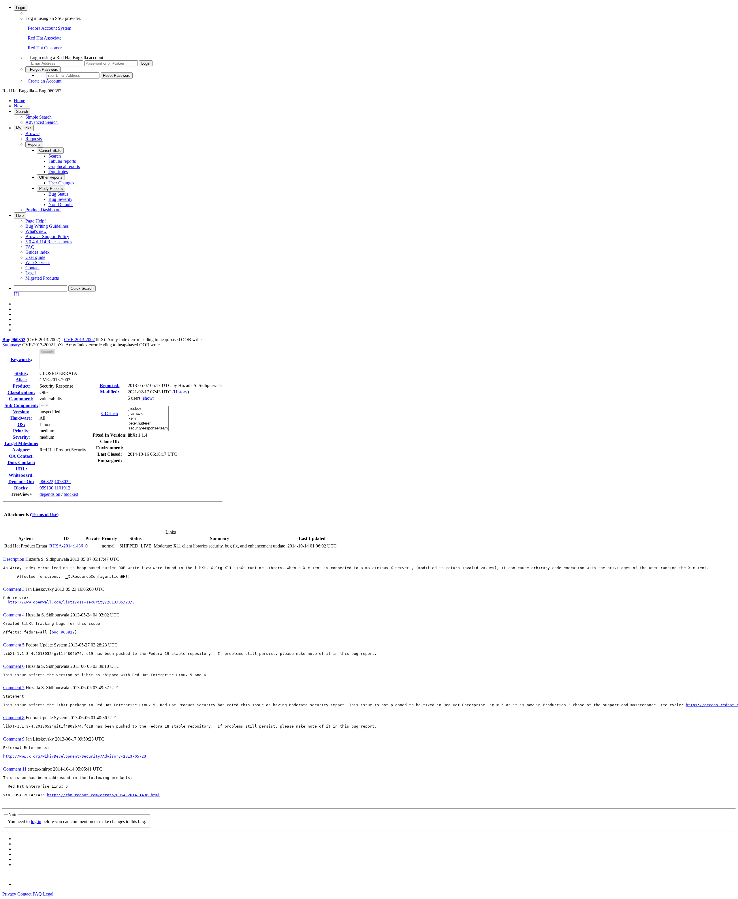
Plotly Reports (51, 188)
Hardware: (21, 418)
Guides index (37, 252)
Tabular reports (62, 161)
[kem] (148, 418)
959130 (46, 487)
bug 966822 (63, 632)
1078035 (62, 481)
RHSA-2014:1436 (66, 545)
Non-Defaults (60, 204)
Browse (32, 133)
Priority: (21, 430)
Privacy (9, 893)
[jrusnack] (148, 413)
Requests (33, 138)
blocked (71, 494)
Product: (21, 386)
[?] (16, 293)
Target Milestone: (21, 443)
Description (13, 559)
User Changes (61, 182)
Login (20, 7)
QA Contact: (21, 456)
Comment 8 (14, 717)
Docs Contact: (21, 462)
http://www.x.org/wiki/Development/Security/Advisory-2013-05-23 (74, 756)
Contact (32, 267)
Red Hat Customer (43, 47)
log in (36, 821)
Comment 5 (14, 644)
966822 (46, 481)
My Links (23, 128)
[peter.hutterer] (148, 423)
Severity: (21, 437)
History (180, 391)
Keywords (21, 359)
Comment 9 (14, 739)
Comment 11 (15, 769)
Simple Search (38, 117)
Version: (21, 411)
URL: (21, 468)
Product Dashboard (43, 209)
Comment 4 (14, 614)
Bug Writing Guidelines (47, 226)
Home (19, 100)
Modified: (109, 391)
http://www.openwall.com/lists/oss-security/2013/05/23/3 (71, 602)
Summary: (11, 344)
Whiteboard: (21, 475)
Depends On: (21, 481)
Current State (50, 150)
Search (22, 111)
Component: (21, 398)
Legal (30, 272)
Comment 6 (14, 666)
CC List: (109, 413)
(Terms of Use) (44, 514)
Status (20, 373)
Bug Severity (60, 199)
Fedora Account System (48, 28)
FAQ (30, 246)
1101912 (62, 487)
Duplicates (58, 171)
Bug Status (58, 194)
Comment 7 (14, 687)
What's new (36, 231)
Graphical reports (64, 166)
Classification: (21, 392)
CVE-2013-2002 (79, 339)
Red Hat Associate (43, 37)
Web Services (37, 262)
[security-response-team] (148, 428)
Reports (34, 144)
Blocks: (21, 487)
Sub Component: (21, 405)
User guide (35, 257)
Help (20, 215)
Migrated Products (42, 278)
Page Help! (35, 220)
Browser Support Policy (47, 236)
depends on (49, 494)
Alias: (21, 379)
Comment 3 (14, 589)
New (18, 105)
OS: (21, 424)
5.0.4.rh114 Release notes (48, 241)
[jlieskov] (148, 408)
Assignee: (21, 449)
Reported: (110, 385)
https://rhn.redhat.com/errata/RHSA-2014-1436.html (103, 795)
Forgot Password (43, 69)
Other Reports (51, 177)
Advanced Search (41, 122)
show (148, 398)
